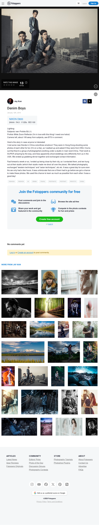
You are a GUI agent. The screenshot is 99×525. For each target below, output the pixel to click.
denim (34, 181)
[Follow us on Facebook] (46, 484)
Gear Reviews (12, 462)
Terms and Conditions (54, 501)
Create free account (49, 219)
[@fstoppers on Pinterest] (60, 484)
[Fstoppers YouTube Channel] (39, 484)
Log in (50, 224)
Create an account (25, 252)
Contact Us (83, 462)
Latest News (11, 459)
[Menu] (3, 3)
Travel (42, 181)
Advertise (82, 466)
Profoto (73, 181)
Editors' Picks (35, 459)
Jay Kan (18, 101)
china (82, 181)
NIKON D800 (16, 119)
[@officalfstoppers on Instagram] (32, 484)
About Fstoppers (85, 459)
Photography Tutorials (63, 459)
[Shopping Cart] (78, 3)
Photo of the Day (36, 462)
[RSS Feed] (67, 484)
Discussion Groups (37, 466)
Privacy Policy (42, 501)
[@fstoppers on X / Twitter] (53, 484)
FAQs (80, 469)
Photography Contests (38, 469)
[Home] (14, 3)
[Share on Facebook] (85, 101)
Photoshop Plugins (62, 462)
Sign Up (93, 3)
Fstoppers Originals (14, 466)
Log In (85, 3)
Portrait (63, 181)
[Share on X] (89, 101)
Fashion (11, 181)
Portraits (52, 181)
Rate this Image (10, 82)
